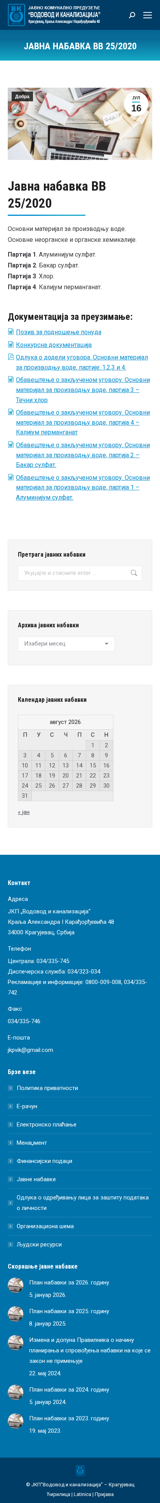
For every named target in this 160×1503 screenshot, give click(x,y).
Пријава (104, 1494)
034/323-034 (84, 971)
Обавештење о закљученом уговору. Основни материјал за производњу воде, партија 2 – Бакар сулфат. (83, 455)
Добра (22, 96)
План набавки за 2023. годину (69, 1418)
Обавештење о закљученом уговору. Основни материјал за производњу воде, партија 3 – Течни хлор (83, 389)
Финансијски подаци (44, 1161)
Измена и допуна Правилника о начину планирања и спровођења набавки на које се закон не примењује (90, 1350)
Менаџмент (32, 1142)
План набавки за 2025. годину (69, 1311)
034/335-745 (53, 961)
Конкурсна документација (54, 345)
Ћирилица (58, 1494)
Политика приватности (47, 1088)
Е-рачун (27, 1106)
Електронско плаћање (47, 1124)
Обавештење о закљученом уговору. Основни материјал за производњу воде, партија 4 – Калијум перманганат (83, 422)
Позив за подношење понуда (58, 332)
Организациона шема (45, 1226)
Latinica (82, 1494)
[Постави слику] (15, 1285)
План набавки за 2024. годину (69, 1389)
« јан (24, 812)
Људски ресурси (39, 1244)
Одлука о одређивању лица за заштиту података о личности (83, 1202)
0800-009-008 (103, 982)
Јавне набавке (36, 1179)
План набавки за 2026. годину (69, 1282)
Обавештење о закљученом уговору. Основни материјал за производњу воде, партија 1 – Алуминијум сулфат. (83, 487)
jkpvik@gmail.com (30, 1050)
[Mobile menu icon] (147, 15)
